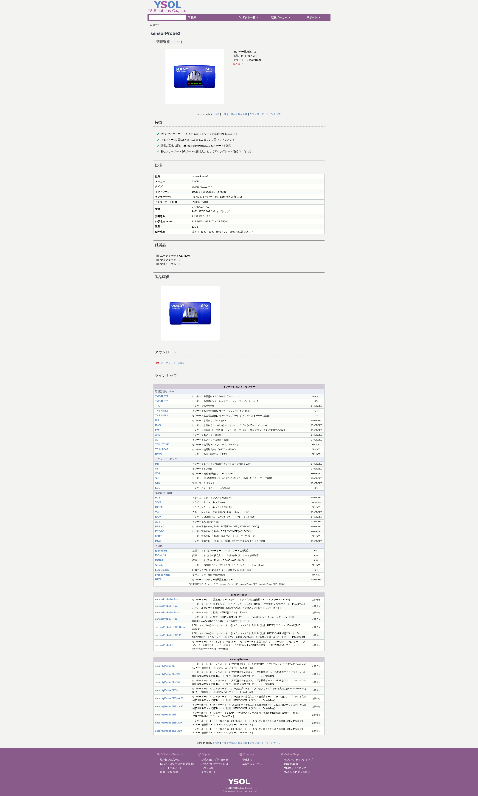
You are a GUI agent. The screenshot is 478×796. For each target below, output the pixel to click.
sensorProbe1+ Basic (167, 599)
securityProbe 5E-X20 (167, 674)
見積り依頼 (207, 767)
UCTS (158, 454)
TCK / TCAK (162, 444)
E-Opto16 (160, 555)
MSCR (158, 541)
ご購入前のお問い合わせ (214, 759)
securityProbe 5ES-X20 (168, 722)
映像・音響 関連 (169, 772)
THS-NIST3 (161, 415)
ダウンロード (256, 114)
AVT (157, 439)
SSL (157, 487)
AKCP (156, 25)
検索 (193, 17)
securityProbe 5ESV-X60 (169, 706)
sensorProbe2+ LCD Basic (170, 627)
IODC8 (158, 507)
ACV (157, 521)
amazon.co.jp (290, 763)
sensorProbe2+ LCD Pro (169, 635)
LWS (157, 430)
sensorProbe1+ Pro (166, 606)
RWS (158, 425)
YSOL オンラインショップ (298, 759)
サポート (312, 17)
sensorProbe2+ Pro (166, 619)
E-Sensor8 (161, 550)
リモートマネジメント (172, 767)
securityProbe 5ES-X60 (168, 730)
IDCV (158, 516)
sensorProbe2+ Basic (167, 612)
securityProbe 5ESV (166, 690)
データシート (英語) (172, 362)
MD (157, 463)
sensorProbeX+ (164, 645)
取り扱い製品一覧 (170, 759)
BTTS (158, 579)
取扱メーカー (279, 17)
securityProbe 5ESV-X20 (169, 698)
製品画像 (242, 114)
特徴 (217, 114)
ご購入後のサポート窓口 (214, 763)
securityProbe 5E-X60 (167, 682)
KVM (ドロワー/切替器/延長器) (177, 763)
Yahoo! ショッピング (294, 767)
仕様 (223, 114)
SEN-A (159, 565)
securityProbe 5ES (166, 714)
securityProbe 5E (165, 666)
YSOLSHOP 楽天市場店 (296, 772)
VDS (157, 473)
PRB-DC (159, 531)
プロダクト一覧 (246, 17)
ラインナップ (273, 114)
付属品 (232, 114)
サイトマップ (250, 791)
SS (157, 468)
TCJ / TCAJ (161, 449)
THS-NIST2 (161, 410)
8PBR (158, 536)
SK (157, 478)
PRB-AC (159, 526)
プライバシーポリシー (232, 791)
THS (157, 406)
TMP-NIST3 (161, 401)
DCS (157, 497)
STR (157, 483)
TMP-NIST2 (161, 396)
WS (157, 420)
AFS (157, 434)
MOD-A (159, 560)
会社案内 (247, 759)
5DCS (158, 502)
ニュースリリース (252, 763)
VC (157, 512)
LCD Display (162, 570)
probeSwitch (162, 574)
